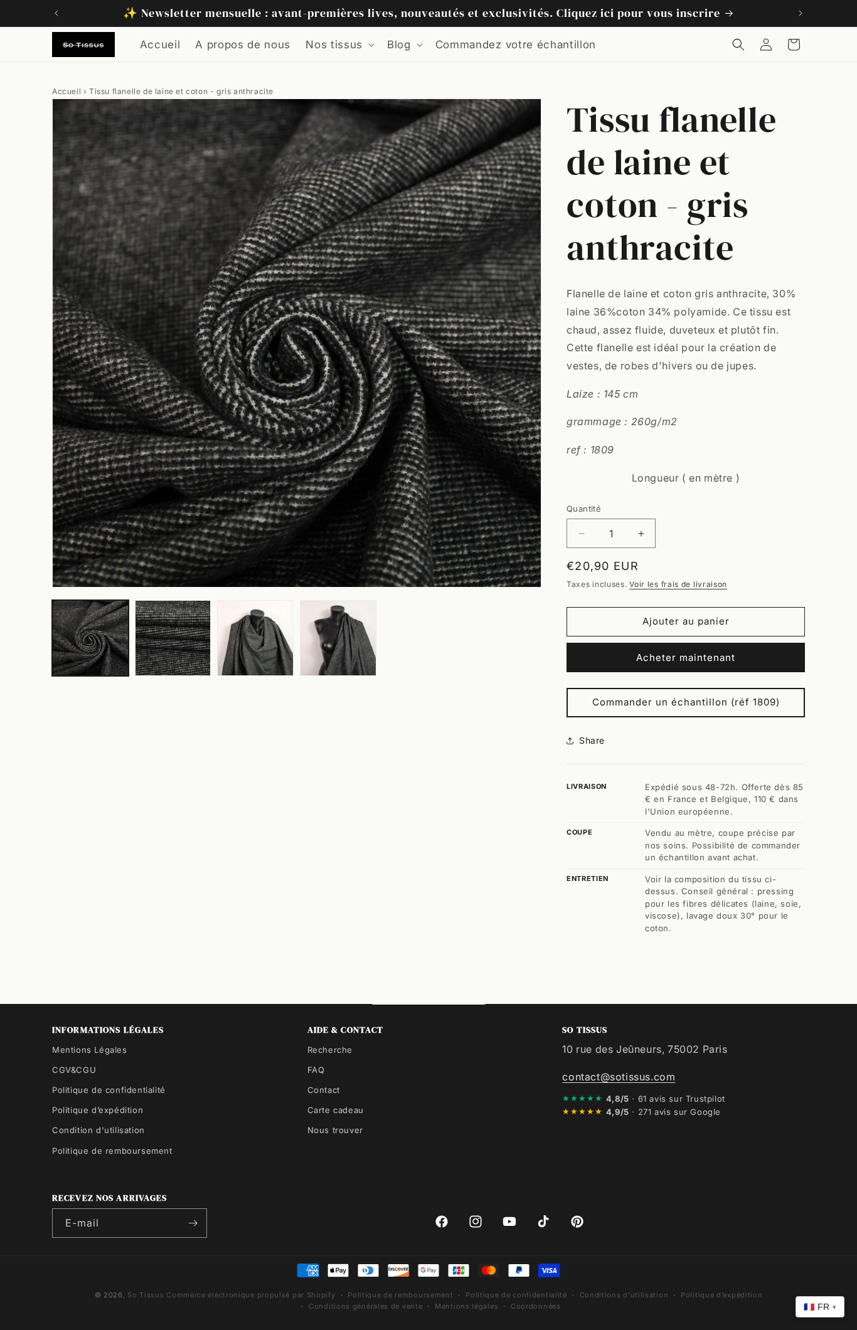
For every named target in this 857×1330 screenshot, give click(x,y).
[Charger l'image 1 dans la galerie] (90, 638)
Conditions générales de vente (365, 1306)
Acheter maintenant (685, 657)
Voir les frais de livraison (678, 584)
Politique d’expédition (97, 1110)
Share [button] (592, 740)
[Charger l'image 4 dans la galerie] (338, 638)
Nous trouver (335, 1130)
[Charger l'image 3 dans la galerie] (255, 638)
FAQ (316, 1070)
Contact (323, 1090)
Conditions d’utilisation (624, 1294)
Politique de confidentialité (109, 1090)
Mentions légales (466, 1306)
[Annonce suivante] (800, 13)
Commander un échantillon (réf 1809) (686, 702)
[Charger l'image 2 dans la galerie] (173, 638)
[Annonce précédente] (56, 13)
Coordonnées (536, 1306)
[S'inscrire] (192, 1223)
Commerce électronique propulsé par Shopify (250, 1294)
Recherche (330, 1050)
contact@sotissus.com (618, 1076)
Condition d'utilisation (98, 1130)
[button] (339, 44)
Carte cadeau (335, 1110)
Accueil (66, 91)
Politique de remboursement (112, 1150)
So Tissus (146, 1294)
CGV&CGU (74, 1070)
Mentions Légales (89, 1050)
